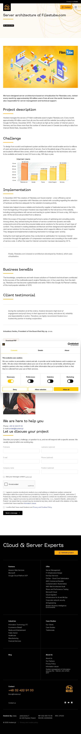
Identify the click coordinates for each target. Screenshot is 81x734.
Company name (8, 468)
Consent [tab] (14, 350)
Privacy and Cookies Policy (42, 507)
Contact (68, 7)
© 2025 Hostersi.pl (9, 722)
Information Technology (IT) (18, 625)
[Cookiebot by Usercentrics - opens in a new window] (69, 344)
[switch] (31, 381)
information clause (29, 503)
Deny (15, 389)
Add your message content (18, 477)
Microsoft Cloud (51, 592)
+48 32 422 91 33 (16, 426)
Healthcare (12, 635)
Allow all (66, 389)
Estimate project (67, 553)
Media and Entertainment (17, 630)
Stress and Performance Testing (57, 589)
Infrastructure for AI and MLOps (57, 597)
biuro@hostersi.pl (14, 694)
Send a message (11, 513)
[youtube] (68, 702)
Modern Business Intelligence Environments (56, 606)
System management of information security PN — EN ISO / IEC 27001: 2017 (58, 671)
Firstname (6, 447)
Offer (48, 566)
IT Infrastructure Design (54, 573)
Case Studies (51, 621)
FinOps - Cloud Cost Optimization (57, 578)
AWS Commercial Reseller (55, 581)
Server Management (53, 570)
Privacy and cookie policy (29, 722)
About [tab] (67, 350)
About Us (49, 655)
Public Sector (13, 633)
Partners (11, 566)
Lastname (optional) (48, 447)
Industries (12, 621)
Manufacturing (13, 638)
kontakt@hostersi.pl (15, 429)
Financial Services (14, 641)
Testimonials (50, 630)
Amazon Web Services (16, 570)
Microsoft (11, 573)
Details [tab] (40, 350)
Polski (72, 1)
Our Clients (49, 625)
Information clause (52, 666)
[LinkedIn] (65, 702)
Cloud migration (51, 595)
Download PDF (11, 340)
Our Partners (50, 661)
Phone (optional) (47, 457)
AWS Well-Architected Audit (55, 586)
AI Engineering (51, 603)
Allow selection (40, 389)
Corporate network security (55, 600)
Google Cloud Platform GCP (18, 576)
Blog (10, 655)
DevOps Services (52, 576)
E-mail (5, 457)
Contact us (12, 703)
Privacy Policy (51, 664)
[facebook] (72, 702)
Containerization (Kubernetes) (56, 584)
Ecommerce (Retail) (15, 627)
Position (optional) (47, 468)
